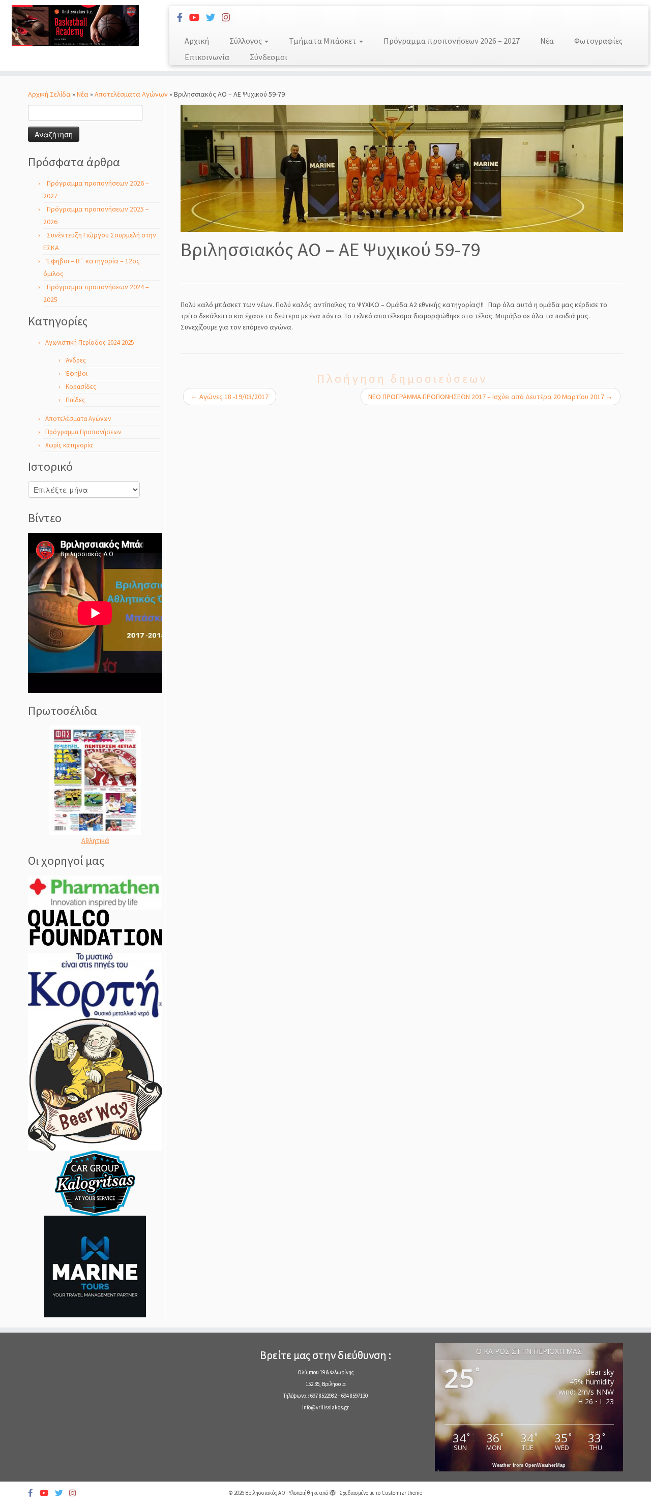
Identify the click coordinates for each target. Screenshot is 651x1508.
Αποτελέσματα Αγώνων (131, 94)
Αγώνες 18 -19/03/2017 (230, 396)
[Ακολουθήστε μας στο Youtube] (197, 17)
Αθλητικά (95, 840)
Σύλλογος (246, 41)
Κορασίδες (81, 386)
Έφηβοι (76, 373)
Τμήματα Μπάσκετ (323, 41)
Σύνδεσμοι (268, 57)
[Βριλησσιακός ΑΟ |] (75, 25)
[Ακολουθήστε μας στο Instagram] (229, 17)
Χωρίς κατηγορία (69, 445)
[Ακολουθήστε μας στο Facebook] (183, 17)
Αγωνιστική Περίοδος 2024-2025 (89, 342)
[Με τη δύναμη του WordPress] (332, 1490)
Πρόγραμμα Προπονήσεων (83, 432)
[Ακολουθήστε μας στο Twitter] (214, 17)
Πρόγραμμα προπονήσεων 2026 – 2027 (451, 41)
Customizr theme (401, 1492)
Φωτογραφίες (598, 41)
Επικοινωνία (207, 57)
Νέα (547, 41)
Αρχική (197, 41)
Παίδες (75, 400)
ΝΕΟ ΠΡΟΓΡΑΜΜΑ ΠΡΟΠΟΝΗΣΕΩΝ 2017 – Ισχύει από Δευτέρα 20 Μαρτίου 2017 (490, 396)
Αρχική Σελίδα (50, 94)
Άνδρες (76, 360)
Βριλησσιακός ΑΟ (265, 1492)
